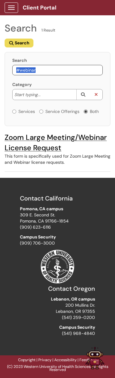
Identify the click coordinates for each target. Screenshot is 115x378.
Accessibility (65, 359)
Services (26, 111)
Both (94, 111)
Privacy (45, 359)
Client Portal (39, 7)
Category (22, 84)
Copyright (27, 359)
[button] (83, 94)
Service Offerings (62, 111)
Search (19, 60)
